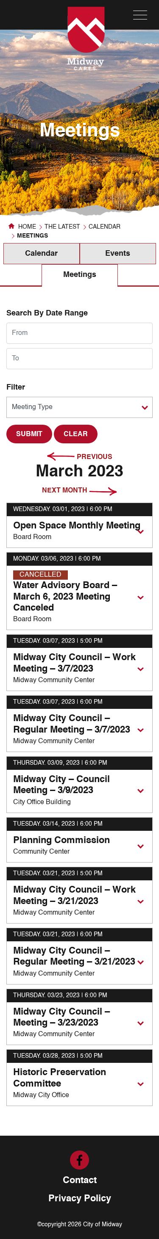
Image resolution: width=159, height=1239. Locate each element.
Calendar (104, 227)
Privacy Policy (79, 1198)
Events (117, 253)
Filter (15, 387)
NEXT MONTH (65, 490)
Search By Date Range (47, 313)
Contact (80, 1180)
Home (26, 227)
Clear (76, 434)
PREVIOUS (93, 457)
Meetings (79, 275)
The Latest (62, 227)
